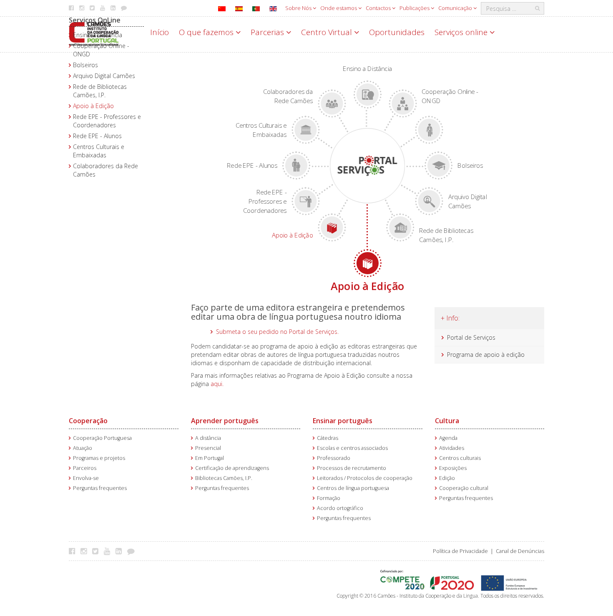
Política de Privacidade (460, 551)
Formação (328, 498)
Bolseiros (85, 65)
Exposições (453, 468)
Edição (447, 478)
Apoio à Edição (93, 106)
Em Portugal (209, 458)
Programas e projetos (99, 458)
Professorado (333, 458)
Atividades (451, 448)
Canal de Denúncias (520, 551)
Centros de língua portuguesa (353, 488)
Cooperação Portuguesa (102, 438)
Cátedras (327, 438)
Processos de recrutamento (351, 468)
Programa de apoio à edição (486, 354)
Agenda (448, 438)
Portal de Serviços (471, 337)
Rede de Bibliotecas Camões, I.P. (100, 91)
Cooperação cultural (463, 488)
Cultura (447, 420)
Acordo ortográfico (340, 508)
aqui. (216, 384)
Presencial (208, 448)
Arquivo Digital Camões (104, 76)
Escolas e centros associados (352, 448)
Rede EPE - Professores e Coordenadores (107, 121)
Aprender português (225, 420)
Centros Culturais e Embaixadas (98, 151)
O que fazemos (207, 32)
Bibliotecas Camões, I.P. (223, 478)
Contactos (379, 8)
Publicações (415, 8)
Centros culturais (460, 458)
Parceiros (84, 468)
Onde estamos (339, 8)
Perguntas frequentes (100, 488)
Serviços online (462, 32)
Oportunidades (397, 32)
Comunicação (455, 8)
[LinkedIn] (121, 551)
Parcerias (268, 32)
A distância (208, 438)
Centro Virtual (327, 32)
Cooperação (88, 420)
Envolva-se (86, 478)
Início (159, 32)
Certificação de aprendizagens (232, 468)
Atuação (82, 448)
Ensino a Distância (97, 35)
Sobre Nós (299, 8)
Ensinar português (342, 420)
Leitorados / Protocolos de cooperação (364, 478)
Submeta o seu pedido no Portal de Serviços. (277, 332)
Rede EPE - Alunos (97, 136)
